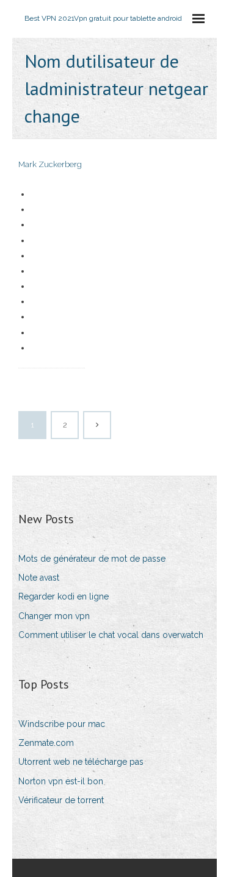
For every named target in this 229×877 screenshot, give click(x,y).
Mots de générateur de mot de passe (91, 559)
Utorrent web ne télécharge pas (81, 762)
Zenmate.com (46, 743)
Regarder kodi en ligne (63, 596)
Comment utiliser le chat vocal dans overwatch (110, 635)
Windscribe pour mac (61, 724)
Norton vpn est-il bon (60, 781)
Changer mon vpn (54, 616)
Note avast (38, 577)
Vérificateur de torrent (61, 800)
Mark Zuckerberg (50, 164)
